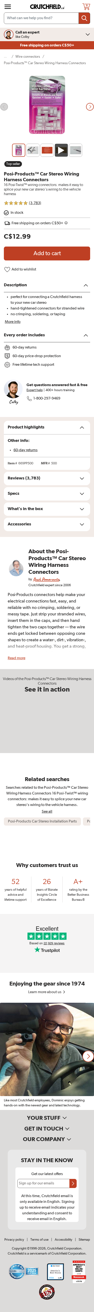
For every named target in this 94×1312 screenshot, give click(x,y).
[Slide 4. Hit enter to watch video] (61, 150)
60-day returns (25, 450)
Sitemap (84, 1239)
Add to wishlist (24, 269)
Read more (16, 658)
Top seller (13, 164)
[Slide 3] (47, 150)
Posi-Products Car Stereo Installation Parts (42, 821)
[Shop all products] (8, 7)
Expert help (35, 390)
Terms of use (39, 1239)
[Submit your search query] (84, 18)
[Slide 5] (75, 150)
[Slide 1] (18, 150)
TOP (84, 1309)
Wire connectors (27, 56)
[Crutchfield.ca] (47, 7)
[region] (47, 1056)
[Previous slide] (4, 107)
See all (47, 812)
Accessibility (63, 1239)
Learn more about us (45, 992)
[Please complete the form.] (73, 1183)
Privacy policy (14, 1239)
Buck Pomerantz (46, 579)
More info (12, 322)
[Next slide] (90, 107)
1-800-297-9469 (46, 398)
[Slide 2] (33, 150)
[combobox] (47, 18)
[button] (88, 1056)
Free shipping (47, 45)
